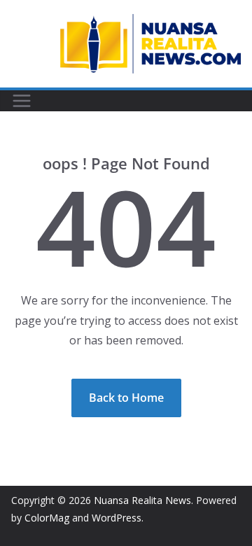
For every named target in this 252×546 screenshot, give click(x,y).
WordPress (116, 517)
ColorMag (46, 517)
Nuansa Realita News (142, 500)
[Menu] (21, 100)
